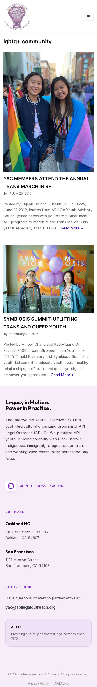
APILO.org (61, 683)
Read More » (72, 228)
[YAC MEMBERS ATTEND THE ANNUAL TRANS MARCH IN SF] (48, 112)
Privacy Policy (38, 683)
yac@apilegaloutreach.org (30, 607)
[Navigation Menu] (88, 17)
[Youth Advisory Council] (16, 16)
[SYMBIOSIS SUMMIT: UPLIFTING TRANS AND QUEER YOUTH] (48, 279)
